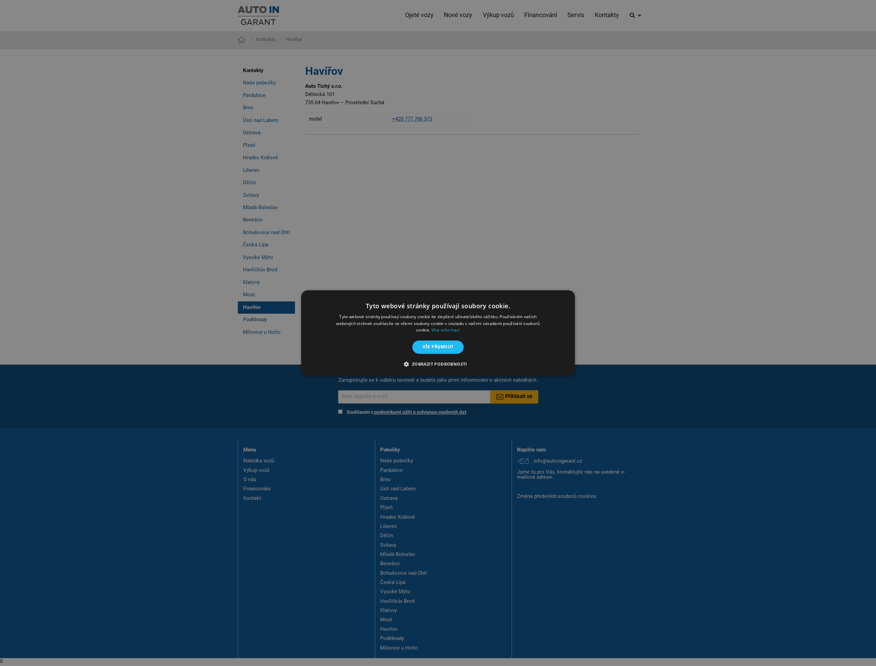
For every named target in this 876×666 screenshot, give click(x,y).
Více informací (445, 330)
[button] (438, 364)
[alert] (438, 333)
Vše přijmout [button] (438, 347)
